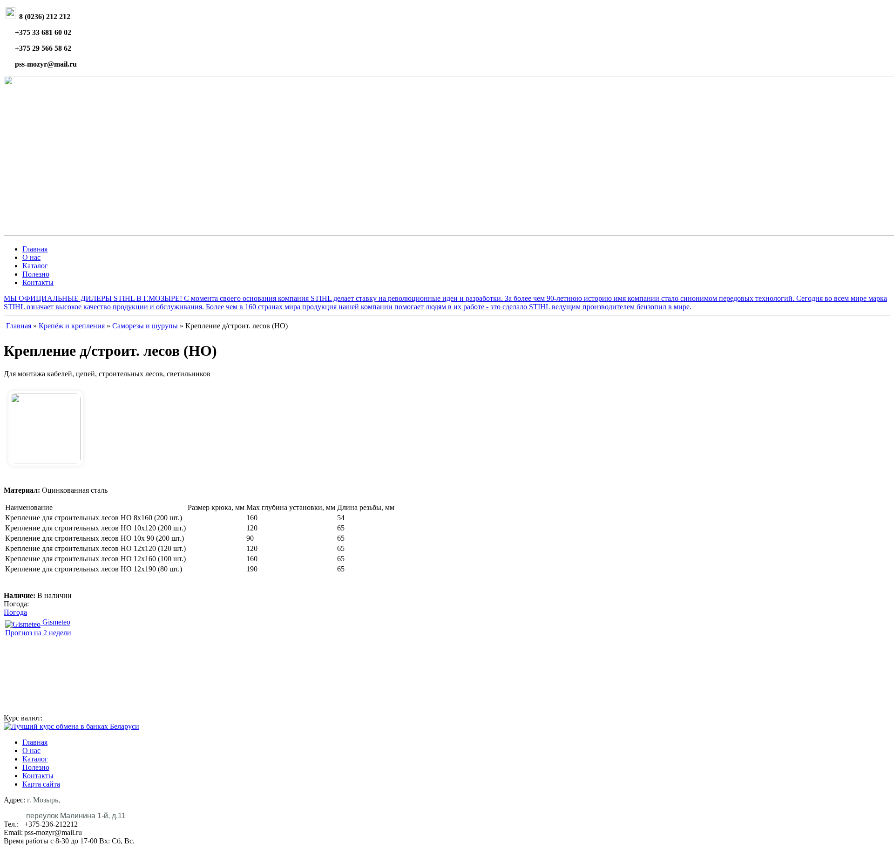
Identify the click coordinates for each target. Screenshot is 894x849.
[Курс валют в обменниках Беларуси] (71, 726)
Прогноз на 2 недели (38, 633)
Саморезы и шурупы (145, 326)
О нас (31, 257)
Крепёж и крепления (72, 326)
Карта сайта (41, 784)
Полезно (35, 274)
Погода (15, 612)
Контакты (38, 282)
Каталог (35, 266)
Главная (34, 249)
